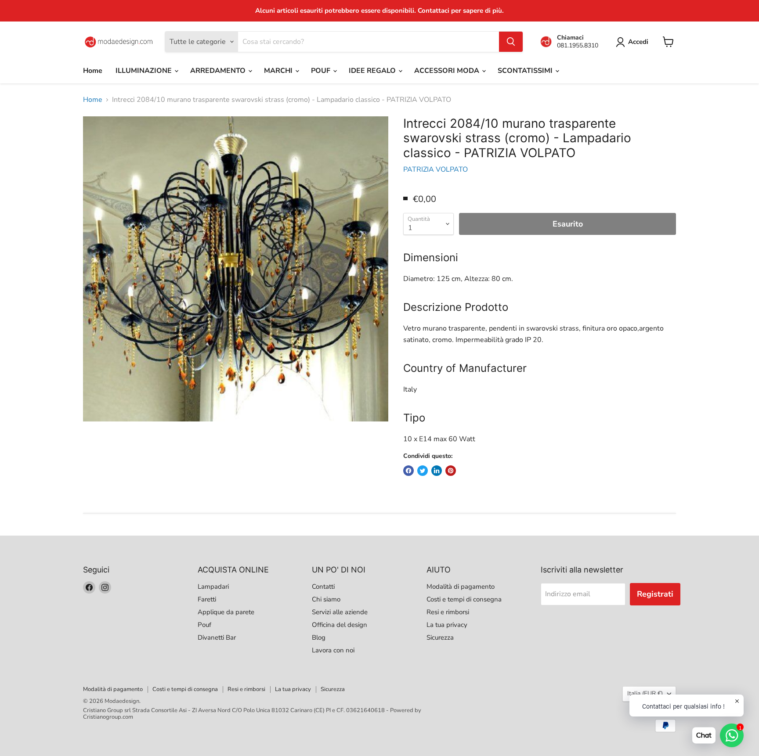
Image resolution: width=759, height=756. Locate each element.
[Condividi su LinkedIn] (436, 470)
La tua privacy (446, 624)
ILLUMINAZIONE (144, 71)
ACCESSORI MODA (447, 71)
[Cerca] (511, 42)
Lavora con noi (333, 650)
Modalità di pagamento (460, 586)
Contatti (323, 586)
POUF (321, 71)
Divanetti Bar (217, 637)
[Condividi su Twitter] (422, 470)
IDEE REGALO (373, 71)
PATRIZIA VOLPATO (435, 169)
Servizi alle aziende (340, 612)
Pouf (204, 624)
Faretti (207, 599)
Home (92, 71)
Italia (645, 693)
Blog (318, 637)
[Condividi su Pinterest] (450, 470)
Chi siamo (326, 599)
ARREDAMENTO (218, 71)
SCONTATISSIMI (526, 71)
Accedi (638, 41)
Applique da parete (226, 612)
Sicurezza (440, 637)
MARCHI (279, 71)
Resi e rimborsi (447, 612)
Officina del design (339, 624)
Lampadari (213, 586)
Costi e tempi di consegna (464, 599)
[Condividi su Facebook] (408, 470)
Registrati (655, 594)
